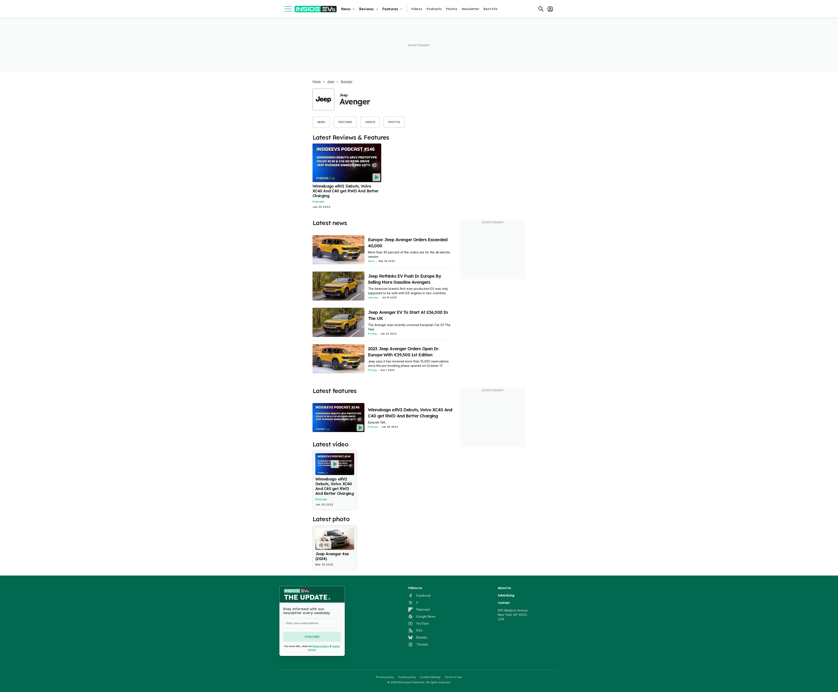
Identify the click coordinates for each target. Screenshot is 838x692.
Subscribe (312, 636)
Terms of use (453, 677)
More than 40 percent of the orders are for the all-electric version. (409, 254)
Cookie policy (407, 677)
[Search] (541, 9)
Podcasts (434, 9)
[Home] (316, 9)
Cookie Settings (430, 677)
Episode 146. (377, 422)
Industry (373, 297)
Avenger (346, 81)
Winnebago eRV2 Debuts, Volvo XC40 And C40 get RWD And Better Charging (345, 191)
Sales (371, 261)
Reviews (366, 9)
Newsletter (470, 9)
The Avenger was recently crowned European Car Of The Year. (409, 327)
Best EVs (491, 9)
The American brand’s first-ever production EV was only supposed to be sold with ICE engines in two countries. (408, 291)
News (345, 9)
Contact (504, 603)
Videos (416, 9)
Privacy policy (385, 677)
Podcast (318, 201)
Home (317, 81)
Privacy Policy (321, 646)
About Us (504, 588)
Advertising (506, 595)
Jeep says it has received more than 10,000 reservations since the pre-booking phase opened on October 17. (408, 363)
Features (390, 9)
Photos (451, 9)
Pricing (372, 333)
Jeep (330, 81)
